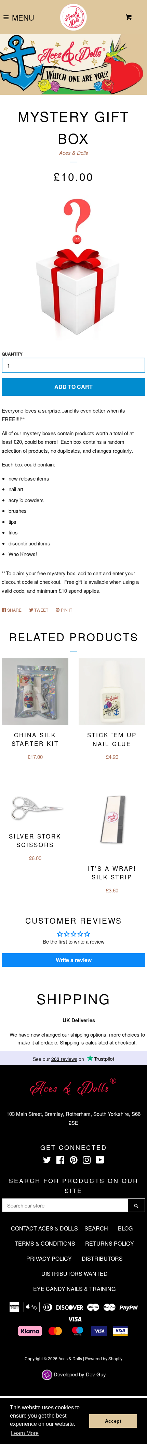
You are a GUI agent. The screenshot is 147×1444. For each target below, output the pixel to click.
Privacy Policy (49, 1258)
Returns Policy (109, 1243)
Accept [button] (113, 1421)
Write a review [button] (74, 960)
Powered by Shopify (103, 1358)
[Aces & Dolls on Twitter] (47, 1161)
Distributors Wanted (74, 1274)
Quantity (12, 354)
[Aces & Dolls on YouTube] (100, 1161)
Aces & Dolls (73, 152)
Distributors (102, 1258)
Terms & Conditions (45, 1243)
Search (96, 1228)
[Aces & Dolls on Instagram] (87, 1161)
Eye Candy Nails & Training (74, 1289)
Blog (125, 1228)
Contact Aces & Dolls (44, 1228)
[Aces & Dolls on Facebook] (60, 1161)
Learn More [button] (25, 1433)
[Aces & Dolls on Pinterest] (73, 1161)
